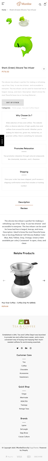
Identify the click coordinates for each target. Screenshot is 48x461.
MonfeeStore (21, 447)
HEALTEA (24, 401)
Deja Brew (24, 433)
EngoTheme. (34, 448)
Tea (24, 362)
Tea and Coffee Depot (30, 108)
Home (4, 10)
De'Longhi (24, 429)
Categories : (6, 108)
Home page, (17, 108)
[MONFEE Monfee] (24, 3)
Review (24, 209)
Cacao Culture (24, 436)
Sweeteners (24, 377)
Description (24, 202)
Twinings (24, 405)
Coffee (24, 366)
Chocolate (24, 369)
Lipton (24, 425)
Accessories (24, 373)
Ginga (24, 394)
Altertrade (24, 397)
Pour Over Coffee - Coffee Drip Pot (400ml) (18, 303)
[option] (9, 21)
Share (2, 141)
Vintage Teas (24, 409)
